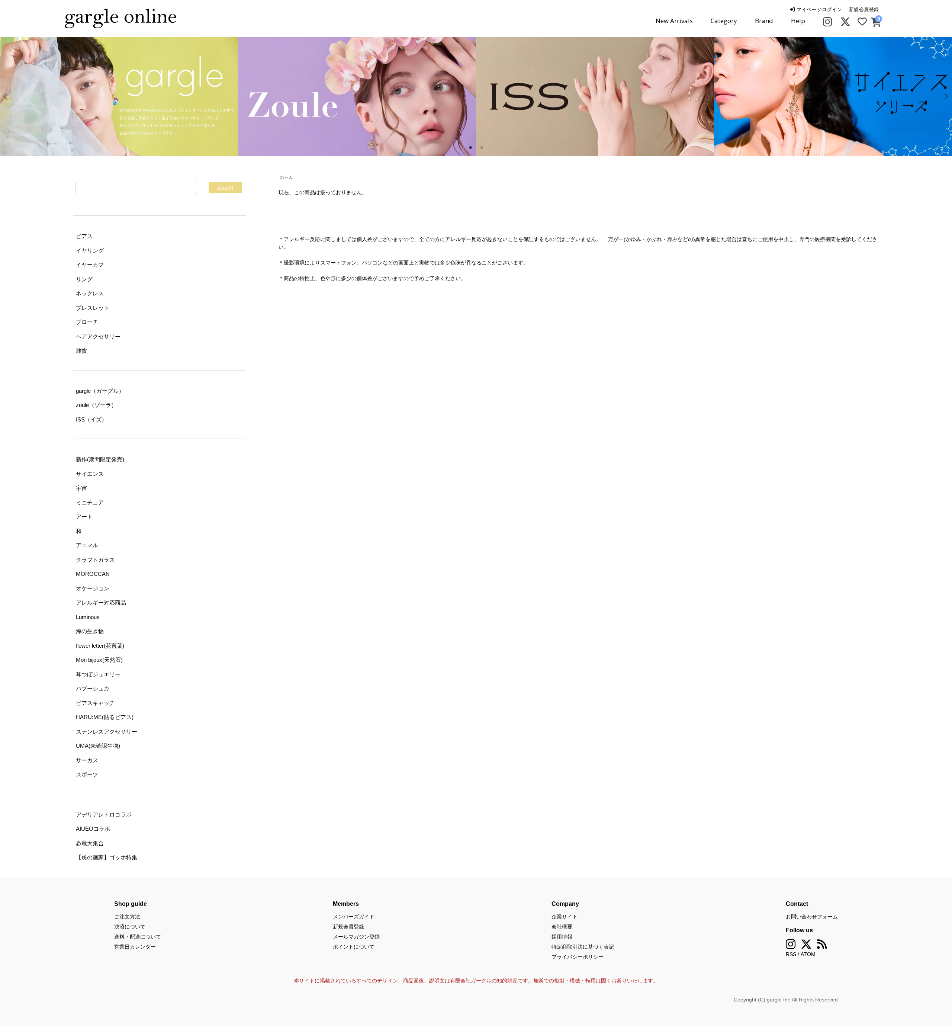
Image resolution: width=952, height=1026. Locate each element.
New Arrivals (674, 20)
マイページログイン (818, 9)
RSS (791, 954)
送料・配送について (137, 937)
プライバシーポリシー (577, 957)
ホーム (286, 177)
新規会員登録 (864, 9)
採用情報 (561, 937)
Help (798, 20)
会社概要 (561, 927)
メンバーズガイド (353, 917)
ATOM (808, 954)
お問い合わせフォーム (812, 917)
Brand (764, 20)
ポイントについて (353, 947)
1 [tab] (470, 147)
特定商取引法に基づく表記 (582, 947)
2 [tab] (481, 147)
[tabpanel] (357, 96)
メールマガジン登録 (356, 937)
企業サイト (564, 917)
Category (724, 20)
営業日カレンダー (135, 947)
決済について (129, 927)
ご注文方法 (127, 917)
